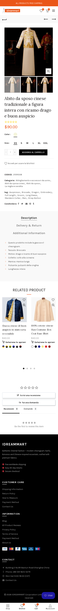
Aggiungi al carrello (33, 152)
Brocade (26, 192)
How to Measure (10, 498)
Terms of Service (10, 534)
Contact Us (7, 506)
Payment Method (10, 502)
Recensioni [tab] (9, 408)
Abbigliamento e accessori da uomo (33, 180)
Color (7, 134)
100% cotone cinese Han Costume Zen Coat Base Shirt (42, 329)
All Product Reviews (11, 525)
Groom (20, 195)
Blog (4, 521)
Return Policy (8, 493)
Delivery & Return (29, 225)
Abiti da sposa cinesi (15, 183)
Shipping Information (12, 489)
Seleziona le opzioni (16, 342)
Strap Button (34, 198)
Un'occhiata (24, 305)
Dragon (35, 192)
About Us (6, 542)
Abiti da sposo (33, 183)
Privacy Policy (9, 529)
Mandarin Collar (12, 198)
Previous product (46, 19)
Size (6, 143)
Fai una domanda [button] (30, 402)
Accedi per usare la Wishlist (21, 163)
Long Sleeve (31, 195)
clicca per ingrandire (48, 71)
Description (29, 218)
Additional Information (29, 233)
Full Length (10, 195)
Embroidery (46, 192)
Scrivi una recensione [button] (30, 395)
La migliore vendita (14, 186)
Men (24, 198)
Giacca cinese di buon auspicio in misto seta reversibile (14, 329)
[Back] (4, 19)
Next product (53, 19)
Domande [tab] (28, 408)
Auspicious (14, 192)
